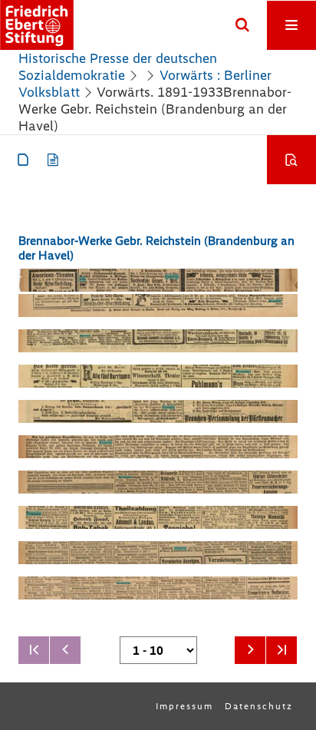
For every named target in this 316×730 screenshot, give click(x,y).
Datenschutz (259, 706)
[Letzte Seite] (281, 650)
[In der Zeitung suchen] (291, 159)
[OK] (242, 25)
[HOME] (37, 25)
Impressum (184, 706)
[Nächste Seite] (250, 650)
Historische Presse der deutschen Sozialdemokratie (117, 67)
